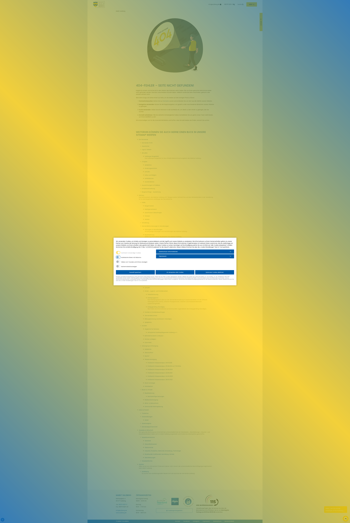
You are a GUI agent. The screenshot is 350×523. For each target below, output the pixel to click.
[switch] (118, 257)
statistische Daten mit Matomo (131, 257)
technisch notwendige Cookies (131, 253)
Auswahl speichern (135, 272)
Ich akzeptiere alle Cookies (175, 272)
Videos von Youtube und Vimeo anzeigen (134, 262)
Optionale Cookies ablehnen (215, 272)
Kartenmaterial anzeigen (129, 266)
